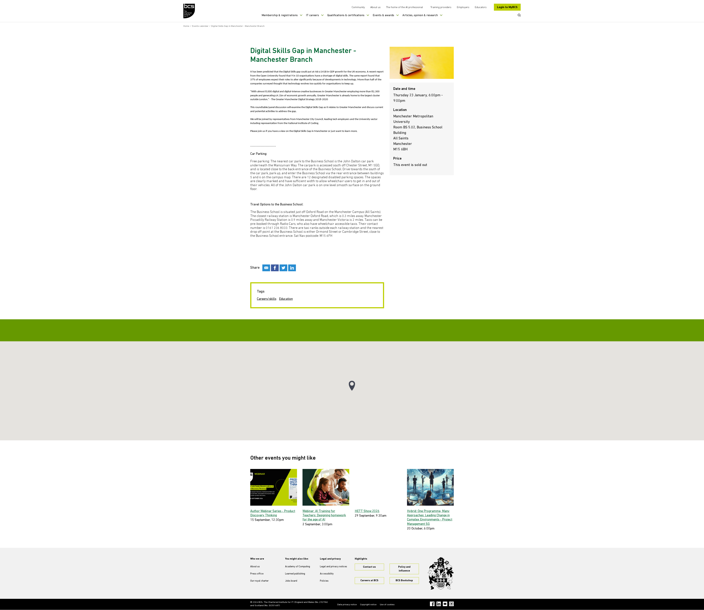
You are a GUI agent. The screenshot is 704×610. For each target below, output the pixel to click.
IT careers (312, 15)
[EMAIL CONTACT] (266, 267)
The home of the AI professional (404, 7)
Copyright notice (368, 605)
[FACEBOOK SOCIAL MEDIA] (275, 267)
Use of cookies (387, 605)
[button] (352, 386)
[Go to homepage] (189, 11)
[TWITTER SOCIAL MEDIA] (283, 267)
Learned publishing (295, 573)
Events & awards (383, 15)
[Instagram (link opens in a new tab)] (451, 604)
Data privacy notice (347, 605)
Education (286, 299)
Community (358, 7)
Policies (324, 581)
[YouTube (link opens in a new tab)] (445, 604)
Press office (256, 573)
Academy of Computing (297, 566)
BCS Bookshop (404, 580)
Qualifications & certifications (345, 15)
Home (186, 26)
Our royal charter (259, 581)
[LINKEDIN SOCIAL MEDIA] (292, 267)
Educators (481, 7)
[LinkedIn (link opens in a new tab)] (438, 604)
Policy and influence (404, 569)
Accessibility (327, 573)
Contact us (369, 567)
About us (375, 7)
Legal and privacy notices (333, 566)
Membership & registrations (280, 15)
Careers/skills (266, 299)
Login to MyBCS (507, 7)
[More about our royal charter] (441, 573)
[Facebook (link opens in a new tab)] (432, 604)
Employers (463, 7)
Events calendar (200, 26)
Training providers (440, 7)
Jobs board (291, 581)
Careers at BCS (369, 580)
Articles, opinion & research (420, 15)
